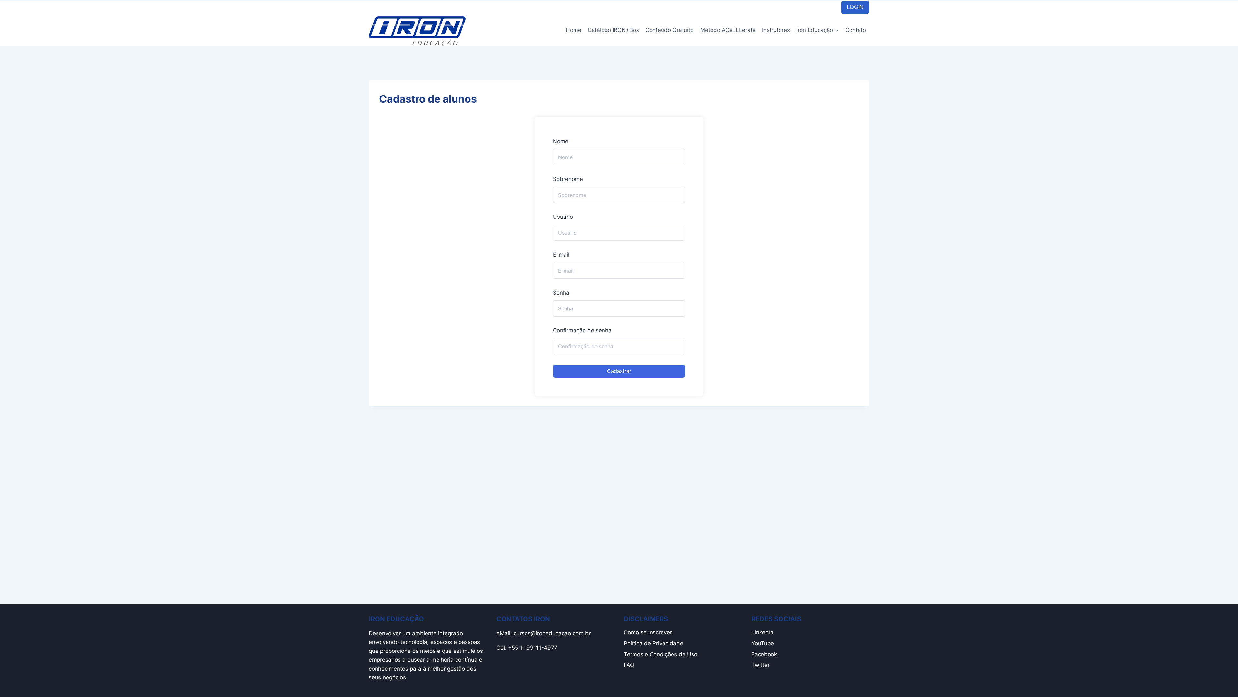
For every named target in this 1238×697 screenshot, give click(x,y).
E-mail (561, 254)
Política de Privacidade (653, 643)
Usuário (563, 217)
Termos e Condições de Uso (660, 654)
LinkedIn (762, 632)
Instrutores (776, 30)
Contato (855, 30)
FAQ (629, 665)
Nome (560, 141)
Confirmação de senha (582, 330)
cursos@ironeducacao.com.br (552, 633)
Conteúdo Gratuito (669, 30)
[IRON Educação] (417, 31)
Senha (561, 292)
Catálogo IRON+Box (613, 30)
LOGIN (855, 7)
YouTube (763, 643)
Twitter (761, 665)
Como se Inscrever (648, 632)
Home (573, 30)
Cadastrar (619, 371)
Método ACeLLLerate (728, 30)
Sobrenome (568, 179)
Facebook (764, 654)
